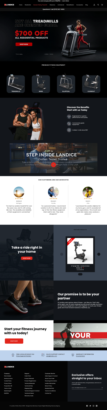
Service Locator (8, 378)
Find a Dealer (7, 376)
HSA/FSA (6, 393)
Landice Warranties (50, 383)
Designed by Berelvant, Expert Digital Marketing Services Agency (43, 405)
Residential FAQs (49, 388)
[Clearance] (91, 83)
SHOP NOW (14, 341)
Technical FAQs (29, 386)
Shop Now (26, 258)
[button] (28, 5)
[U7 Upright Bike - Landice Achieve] (80, 251)
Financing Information (51, 381)
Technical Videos (29, 393)
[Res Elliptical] (66, 83)
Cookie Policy (7, 381)
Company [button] (7, 373)
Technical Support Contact (32, 391)
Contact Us (48, 393)
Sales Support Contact (51, 376)
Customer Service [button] (50, 373)
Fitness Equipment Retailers (23, 356)
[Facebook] (87, 406)
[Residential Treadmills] (15, 83)
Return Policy (48, 386)
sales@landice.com (51, 356)
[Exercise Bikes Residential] (40, 83)
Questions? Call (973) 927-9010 (53, 9)
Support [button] (27, 373)
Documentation (80, 356)
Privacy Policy (8, 383)
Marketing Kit (7, 391)
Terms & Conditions (50, 391)
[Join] (100, 387)
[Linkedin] (96, 406)
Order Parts (28, 376)
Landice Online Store (16, 405)
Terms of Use (7, 388)
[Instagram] (93, 406)
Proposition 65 (8, 386)
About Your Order (49, 378)
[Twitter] (90, 406)
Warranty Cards (29, 395)
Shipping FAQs (28, 388)
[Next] (98, 254)
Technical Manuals (30, 383)
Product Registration (30, 381)
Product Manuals (29, 378)
